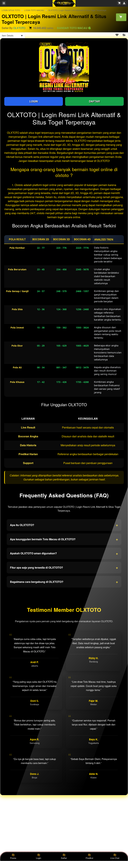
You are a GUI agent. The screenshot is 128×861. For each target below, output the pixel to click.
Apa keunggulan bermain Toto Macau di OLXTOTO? (64, 539)
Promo (13, 858)
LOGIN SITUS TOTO (11, 10)
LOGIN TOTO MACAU (34, 10)
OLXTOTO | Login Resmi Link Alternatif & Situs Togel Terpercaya (77, 10)
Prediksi (89, 858)
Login (38, 858)
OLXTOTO (19, 28)
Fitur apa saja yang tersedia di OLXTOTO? (64, 567)
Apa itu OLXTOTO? (64, 525)
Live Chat (114, 858)
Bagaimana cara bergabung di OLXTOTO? (64, 581)
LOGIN (34, 101)
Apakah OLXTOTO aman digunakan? (64, 553)
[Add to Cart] (121, 17)
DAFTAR (94, 101)
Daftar (64, 858)
